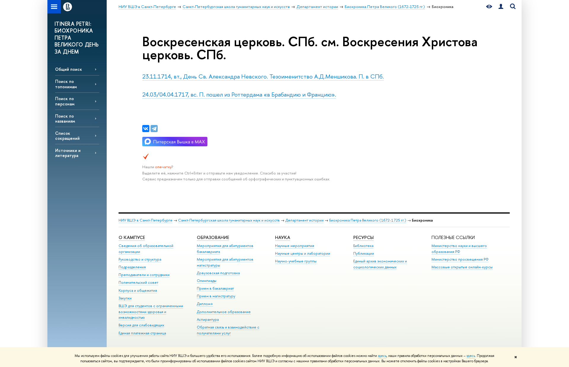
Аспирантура (208, 319)
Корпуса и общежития (138, 290)
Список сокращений (67, 135)
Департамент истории (304, 220)
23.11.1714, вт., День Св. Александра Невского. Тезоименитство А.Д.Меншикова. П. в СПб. (263, 76)
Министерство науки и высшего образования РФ (459, 248)
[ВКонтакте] (145, 128)
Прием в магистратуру (216, 296)
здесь (382, 355)
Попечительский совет (138, 282)
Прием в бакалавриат (215, 288)
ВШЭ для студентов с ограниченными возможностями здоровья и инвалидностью (151, 311)
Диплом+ (205, 303)
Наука (282, 237)
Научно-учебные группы (296, 261)
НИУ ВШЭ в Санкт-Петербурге (145, 220)
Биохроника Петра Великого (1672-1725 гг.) (367, 220)
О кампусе (132, 237)
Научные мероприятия (294, 245)
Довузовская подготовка (218, 272)
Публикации (363, 253)
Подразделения (132, 267)
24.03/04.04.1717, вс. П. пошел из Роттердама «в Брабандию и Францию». (239, 94)
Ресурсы (363, 237)
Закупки (125, 298)
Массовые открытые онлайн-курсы (462, 267)
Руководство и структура (140, 259)
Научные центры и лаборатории (302, 253)
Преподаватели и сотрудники (144, 274)
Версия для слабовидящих (141, 325)
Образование (213, 237)
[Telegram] (154, 128)
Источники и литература (68, 153)
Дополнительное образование (224, 311)
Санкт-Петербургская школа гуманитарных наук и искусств (229, 220)
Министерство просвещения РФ (460, 259)
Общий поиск (68, 69)
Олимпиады (206, 280)
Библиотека (363, 245)
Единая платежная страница (142, 333)
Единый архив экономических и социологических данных (380, 264)
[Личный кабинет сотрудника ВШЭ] (500, 6)
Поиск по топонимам (66, 83)
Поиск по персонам (64, 101)
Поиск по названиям (65, 118)
